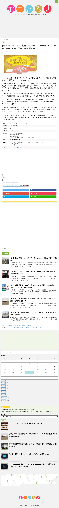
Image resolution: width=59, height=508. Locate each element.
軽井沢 (53, 483)
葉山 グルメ (11, 483)
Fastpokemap (23, 474)
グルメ (27, 492)
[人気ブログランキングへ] (26, 186)
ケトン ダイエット (37, 476)
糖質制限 (46, 480)
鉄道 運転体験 (16, 485)
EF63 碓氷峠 (8, 474)
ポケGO (50, 478)
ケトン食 (3, 478)
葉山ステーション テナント (30, 483)
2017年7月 (3, 384)
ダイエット (45, 478)
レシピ (16, 480)
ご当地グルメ (17, 476)
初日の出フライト (14, 182)
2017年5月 (3, 387)
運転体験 (10, 485)
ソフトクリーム (38, 478)
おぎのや (10, 476)
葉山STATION (4, 483)
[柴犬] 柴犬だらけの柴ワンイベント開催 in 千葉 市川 (18, 325)
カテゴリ (3, 414)
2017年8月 (3, 382)
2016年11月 (4, 396)
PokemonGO (54, 474)
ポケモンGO (4, 480)
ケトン (29, 476)
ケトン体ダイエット (51, 476)
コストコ (18, 478)
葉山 (51, 480)
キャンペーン (24, 476)
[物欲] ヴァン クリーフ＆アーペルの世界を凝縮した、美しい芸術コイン (23, 327)
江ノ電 (27, 480)
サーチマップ (25, 478)
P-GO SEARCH (37, 474)
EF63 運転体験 (15, 474)
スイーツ (31, 478)
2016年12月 (4, 394)
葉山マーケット (40, 483)
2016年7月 (3, 402)
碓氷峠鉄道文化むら (39, 480)
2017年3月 (3, 390)
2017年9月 (3, 381)
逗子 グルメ (3, 485)
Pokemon (48, 474)
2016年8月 (3, 400)
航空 (4, 177)
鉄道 (31, 492)
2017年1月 (3, 393)
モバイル (39, 492)
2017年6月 (3, 385)
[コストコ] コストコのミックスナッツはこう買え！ (25, 424)
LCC (4, 182)
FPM (28, 474)
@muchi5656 (13, 411)
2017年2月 (3, 391)
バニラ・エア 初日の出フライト (18, 147)
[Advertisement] (29, 27)
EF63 (2, 474)
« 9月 (13, 378)
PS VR (23, 492)
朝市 (19, 492)
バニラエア (8, 182)
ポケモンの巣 (11, 480)
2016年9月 (3, 399)
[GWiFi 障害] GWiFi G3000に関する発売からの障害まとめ (29, 454)
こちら (31, 409)
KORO (10, 248)
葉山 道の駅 (48, 483)
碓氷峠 (31, 480)
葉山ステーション (19, 483)
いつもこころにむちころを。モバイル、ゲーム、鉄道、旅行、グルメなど (29, 502)
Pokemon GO (4, 476)
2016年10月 (4, 397)
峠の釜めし (22, 480)
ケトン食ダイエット (11, 478)
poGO (43, 474)
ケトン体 (44, 476)
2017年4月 (3, 388)
